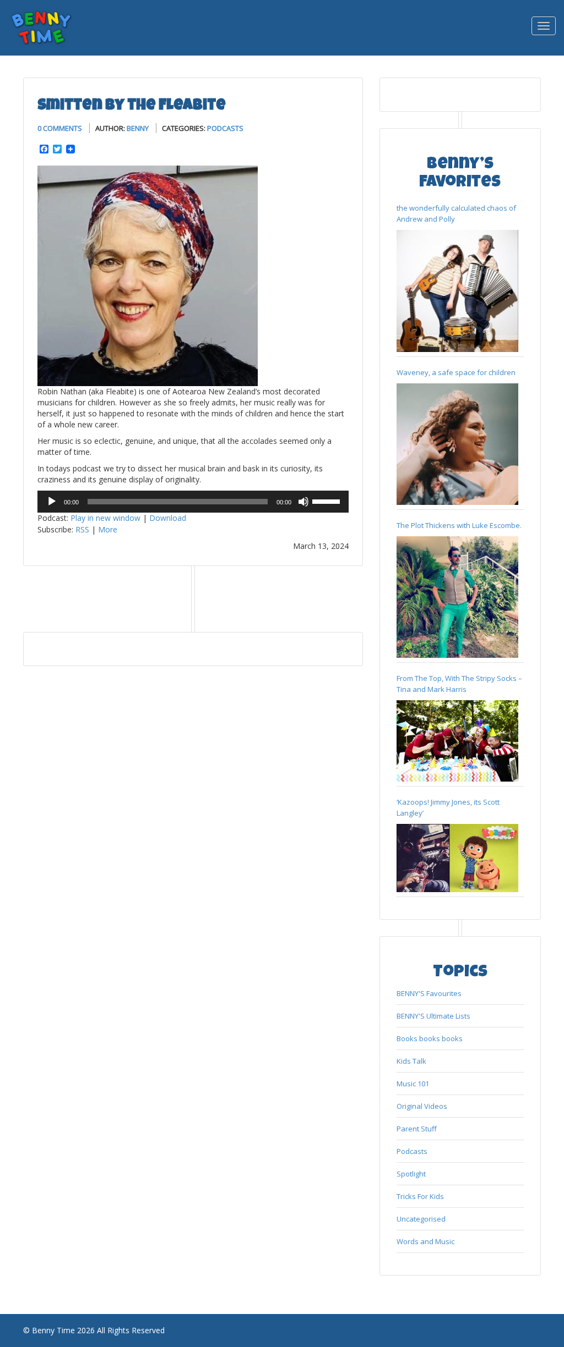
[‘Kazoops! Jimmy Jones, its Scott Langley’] (457, 858)
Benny (138, 128)
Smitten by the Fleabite (131, 106)
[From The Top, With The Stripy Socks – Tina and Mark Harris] (457, 740)
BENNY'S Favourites (429, 993)
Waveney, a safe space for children (456, 372)
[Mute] (303, 501)
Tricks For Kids (420, 1196)
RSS (82, 529)
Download (167, 518)
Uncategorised (421, 1219)
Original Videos (422, 1106)
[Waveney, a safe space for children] (457, 444)
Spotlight (411, 1174)
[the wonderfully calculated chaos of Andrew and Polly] (457, 290)
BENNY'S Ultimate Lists (433, 1016)
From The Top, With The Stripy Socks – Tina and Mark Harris (459, 683)
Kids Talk (411, 1061)
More (107, 529)
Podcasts (225, 128)
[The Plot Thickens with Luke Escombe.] (457, 597)
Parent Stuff (417, 1129)
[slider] (327, 500)
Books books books (430, 1038)
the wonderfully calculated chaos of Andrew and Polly (456, 213)
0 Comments (59, 128)
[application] (193, 502)
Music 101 (413, 1083)
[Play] (51, 501)
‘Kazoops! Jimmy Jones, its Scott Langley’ (448, 807)
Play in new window (105, 518)
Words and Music (425, 1241)
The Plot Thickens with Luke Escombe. (459, 525)
